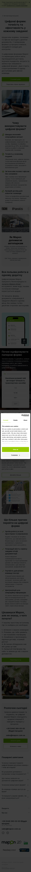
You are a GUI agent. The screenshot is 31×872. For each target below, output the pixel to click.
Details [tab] (15, 420)
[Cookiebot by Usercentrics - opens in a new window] (22, 415)
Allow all (15, 449)
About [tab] (25, 420)
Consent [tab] (5, 420)
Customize (14, 455)
